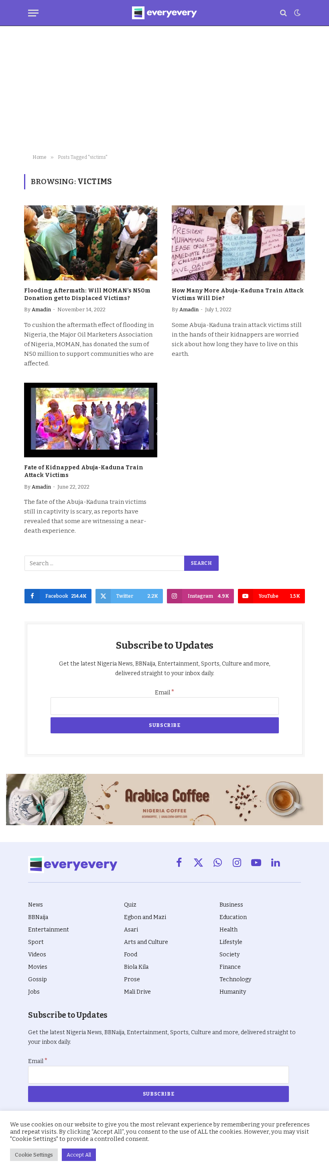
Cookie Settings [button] (34, 1155)
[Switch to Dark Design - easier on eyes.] (296, 12)
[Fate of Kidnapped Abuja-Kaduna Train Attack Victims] (90, 420)
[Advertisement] (164, 90)
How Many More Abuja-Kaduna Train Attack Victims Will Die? (238, 294)
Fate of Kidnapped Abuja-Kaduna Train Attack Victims (83, 471)
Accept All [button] (79, 1155)
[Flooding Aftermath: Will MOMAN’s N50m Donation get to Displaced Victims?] (90, 242)
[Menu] (33, 13)
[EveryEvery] (164, 12)
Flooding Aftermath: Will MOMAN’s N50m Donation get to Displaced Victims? (87, 294)
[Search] (283, 13)
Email (165, 692)
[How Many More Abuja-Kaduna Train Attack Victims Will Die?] (238, 242)
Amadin (41, 309)
